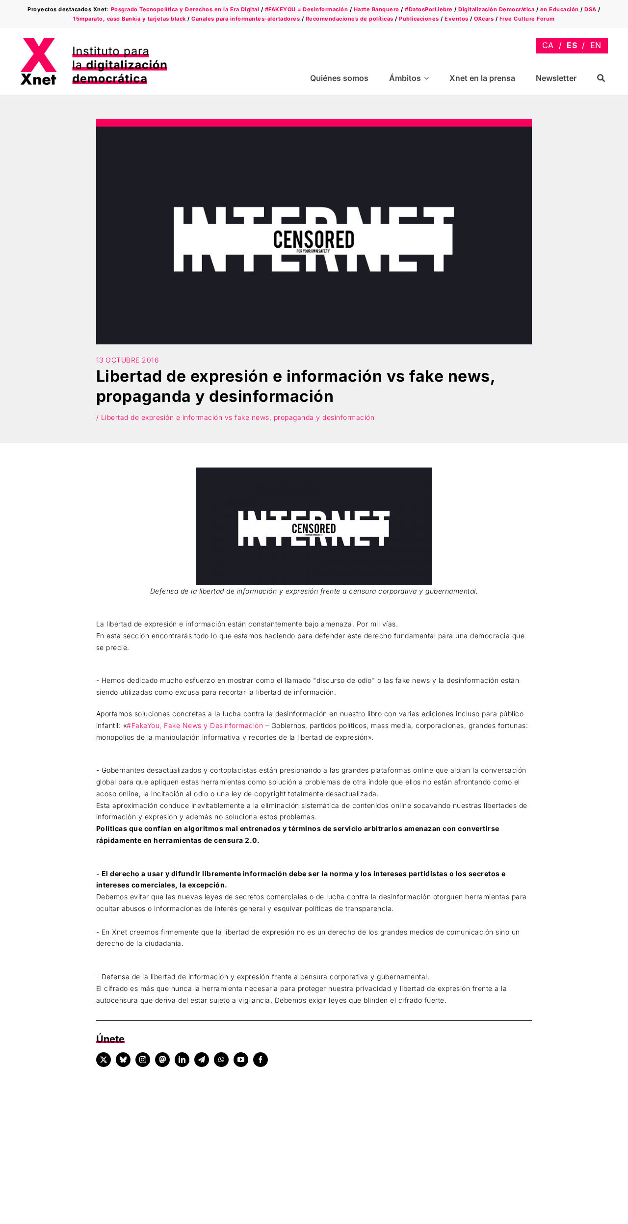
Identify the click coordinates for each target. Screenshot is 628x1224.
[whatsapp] (221, 1059)
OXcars (484, 18)
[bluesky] (123, 1059)
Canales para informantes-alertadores (245, 18)
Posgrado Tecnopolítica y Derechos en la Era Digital (185, 9)
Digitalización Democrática (496, 9)
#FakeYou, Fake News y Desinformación (195, 725)
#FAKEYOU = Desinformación (306, 9)
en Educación (559, 9)
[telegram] (201, 1059)
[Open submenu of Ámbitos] (428, 78)
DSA (590, 9)
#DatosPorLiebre (429, 9)
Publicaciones (419, 18)
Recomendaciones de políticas (349, 18)
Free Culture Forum (527, 18)
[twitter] (103, 1059)
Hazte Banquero (376, 9)
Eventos (457, 18)
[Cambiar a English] (596, 45)
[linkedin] (182, 1059)
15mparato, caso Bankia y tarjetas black (129, 18)
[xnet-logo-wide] (93, 41)
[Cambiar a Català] (548, 45)
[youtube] (241, 1059)
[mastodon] (162, 1059)
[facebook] (260, 1059)
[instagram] (142, 1059)
